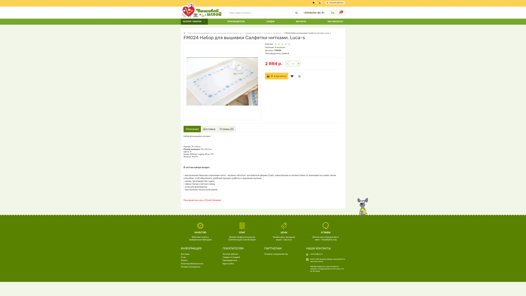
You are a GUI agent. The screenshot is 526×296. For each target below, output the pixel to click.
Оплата (184, 260)
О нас (183, 257)
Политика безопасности (192, 264)
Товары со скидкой (231, 257)
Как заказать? (335, 21)
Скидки (270, 21)
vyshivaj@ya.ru (316, 254)
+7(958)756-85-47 (314, 13)
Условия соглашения (190, 267)
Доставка (185, 254)
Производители (236, 21)
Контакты (301, 21)
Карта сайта (228, 264)
